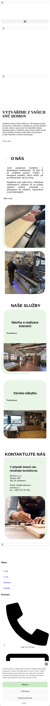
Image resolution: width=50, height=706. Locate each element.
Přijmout (25, 684)
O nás (6, 577)
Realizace (7, 582)
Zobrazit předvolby (25, 698)
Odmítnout (25, 691)
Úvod (6, 571)
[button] (46, 664)
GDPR (24, 703)
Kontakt (7, 588)
